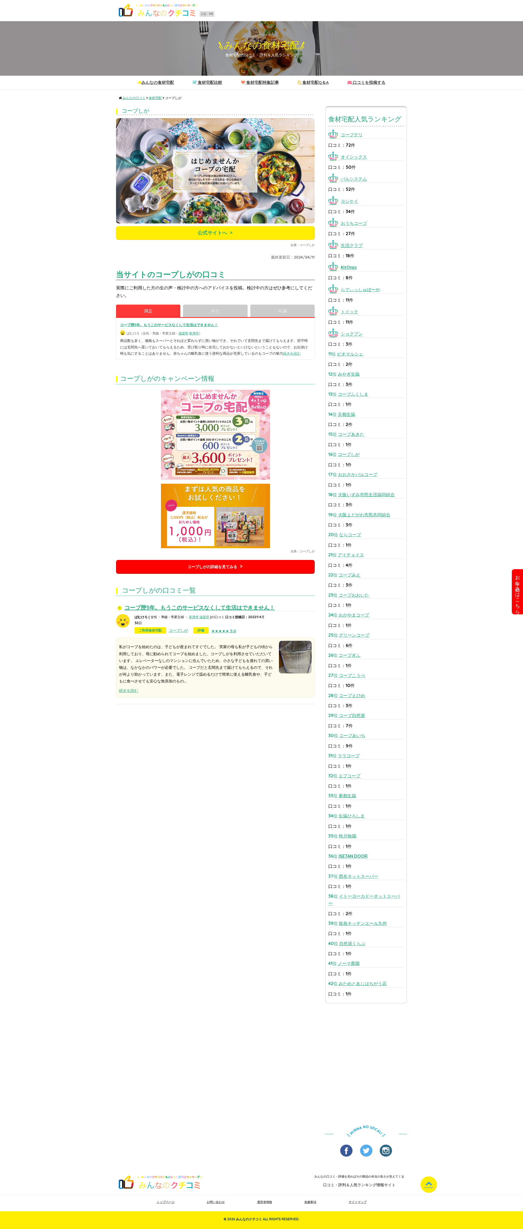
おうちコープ (354, 223)
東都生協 (347, 795)
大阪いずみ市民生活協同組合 (366, 494)
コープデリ (352, 134)
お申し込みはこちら (518, 592)
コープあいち (352, 735)
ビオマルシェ (350, 354)
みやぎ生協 (349, 374)
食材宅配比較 (209, 82)
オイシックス (354, 157)
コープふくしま (353, 394)
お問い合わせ (216, 1202)
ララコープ (349, 755)
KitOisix (349, 267)
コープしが (178, 630)
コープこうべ (352, 675)
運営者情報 (264, 1202)
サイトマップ (358, 1202)
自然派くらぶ (352, 943)
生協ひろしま (352, 816)
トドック (349, 311)
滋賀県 (183, 333)
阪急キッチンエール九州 (363, 923)
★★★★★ (223, 631)
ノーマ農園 (349, 963)
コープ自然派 (352, 715)
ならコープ (350, 534)
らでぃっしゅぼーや (360, 289)
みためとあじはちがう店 (363, 983)
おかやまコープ (354, 615)
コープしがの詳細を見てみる (212, 566)
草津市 (194, 333)
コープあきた (351, 434)
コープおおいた (354, 595)
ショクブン (352, 334)
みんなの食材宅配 (261, 45)
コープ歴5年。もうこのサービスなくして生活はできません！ (169, 325)
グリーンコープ (354, 635)
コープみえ (349, 575)
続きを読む (292, 353)
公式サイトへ (212, 232)
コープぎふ (349, 655)
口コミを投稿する (368, 82)
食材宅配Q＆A (315, 82)
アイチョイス (351, 554)
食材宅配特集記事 (262, 82)
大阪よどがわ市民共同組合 (364, 514)
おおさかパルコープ (357, 474)
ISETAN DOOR (353, 856)
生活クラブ (352, 245)
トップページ (166, 1202)
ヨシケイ (349, 201)
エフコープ (349, 776)
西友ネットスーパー (358, 876)
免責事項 (310, 1202)
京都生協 (346, 414)
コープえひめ (352, 695)
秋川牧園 (347, 836)
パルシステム (354, 179)
